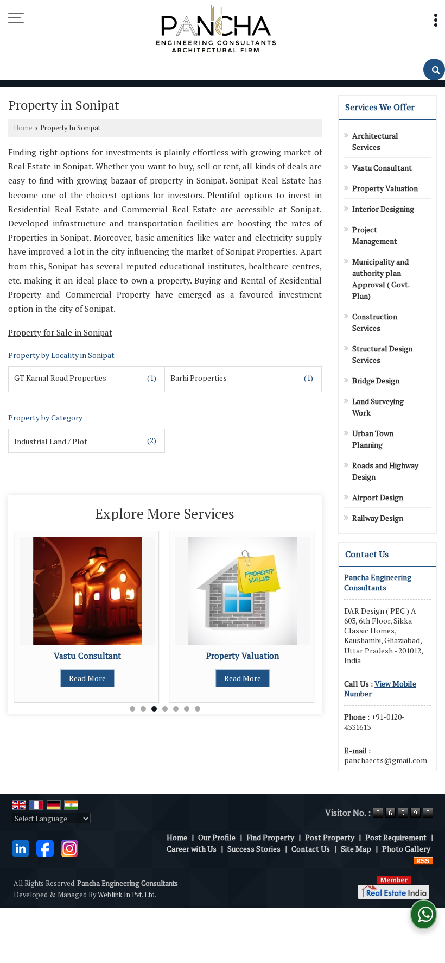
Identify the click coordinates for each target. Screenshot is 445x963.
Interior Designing (383, 209)
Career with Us (192, 849)
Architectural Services (375, 141)
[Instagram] (69, 847)
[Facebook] (45, 847)
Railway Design (377, 518)
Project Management (374, 235)
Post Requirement (396, 837)
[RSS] (423, 860)
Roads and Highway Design (385, 471)
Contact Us (310, 849)
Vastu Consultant (87, 655)
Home (23, 128)
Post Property (329, 837)
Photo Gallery (406, 849)
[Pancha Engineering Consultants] (216, 29)
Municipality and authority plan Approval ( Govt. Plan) (380, 278)
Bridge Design (375, 380)
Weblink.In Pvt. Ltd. (127, 894)
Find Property (270, 837)
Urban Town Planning (372, 439)
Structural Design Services (382, 354)
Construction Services (374, 322)
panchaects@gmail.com (385, 760)
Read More (87, 678)
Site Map (356, 849)
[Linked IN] (20, 847)
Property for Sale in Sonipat (60, 332)
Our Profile (217, 837)
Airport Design (377, 497)
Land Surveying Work (378, 407)
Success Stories (254, 849)
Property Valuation (242, 655)
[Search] (434, 69)
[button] (380, 688)
